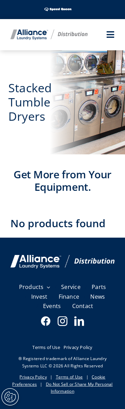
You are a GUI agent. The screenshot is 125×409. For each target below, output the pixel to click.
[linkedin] (79, 321)
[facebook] (46, 321)
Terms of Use (69, 377)
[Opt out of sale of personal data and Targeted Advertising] (10, 397)
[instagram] (62, 321)
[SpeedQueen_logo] (58, 7)
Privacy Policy (33, 377)
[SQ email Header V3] (62, 258)
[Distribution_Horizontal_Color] (49, 32)
